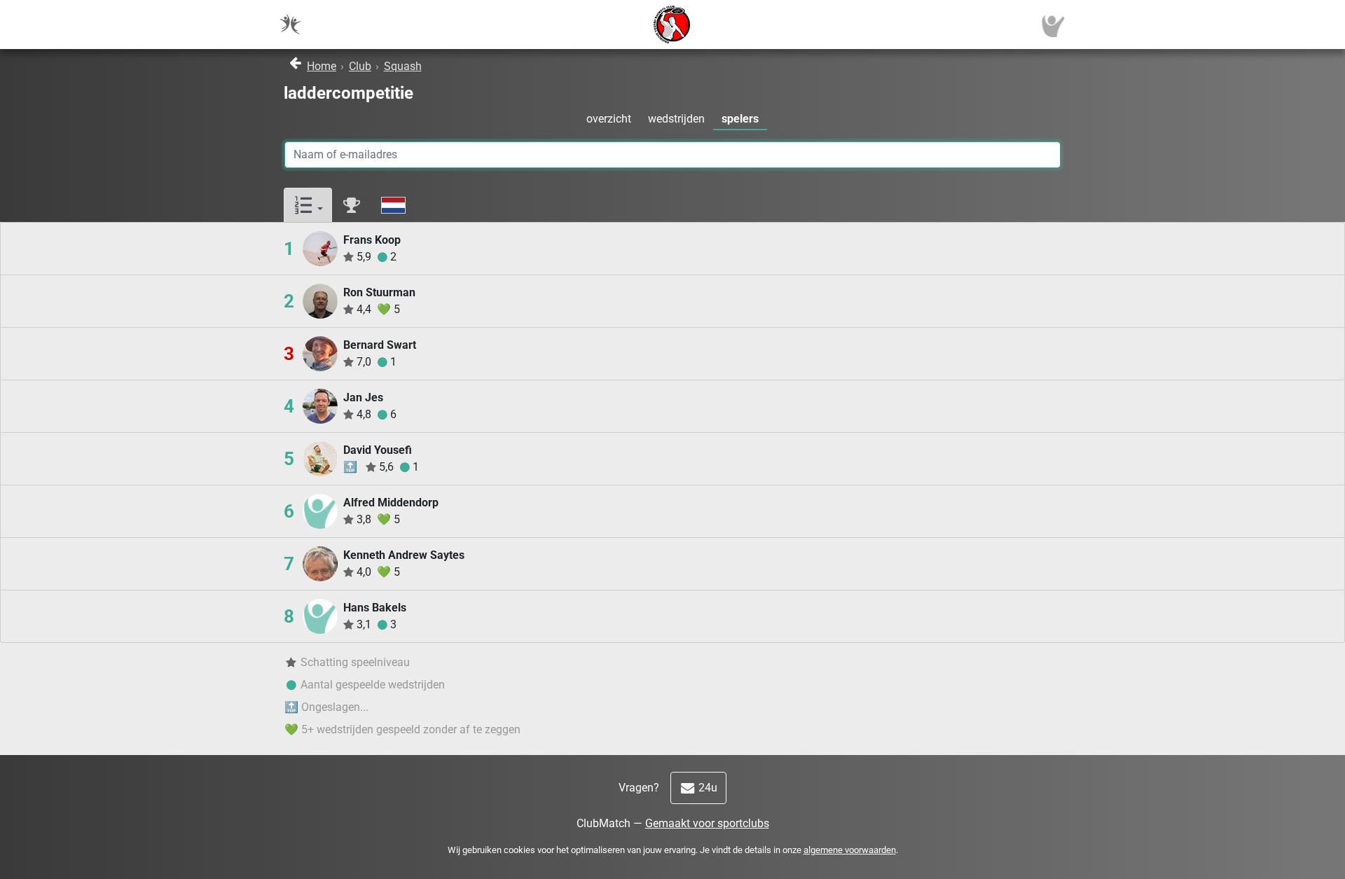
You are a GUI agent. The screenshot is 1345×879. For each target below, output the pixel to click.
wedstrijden (676, 118)
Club (360, 66)
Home (321, 66)
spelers (740, 118)
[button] (308, 205)
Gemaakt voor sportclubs (707, 823)
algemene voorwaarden (849, 850)
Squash (403, 66)
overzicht (608, 118)
